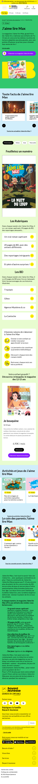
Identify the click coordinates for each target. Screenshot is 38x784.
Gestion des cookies (7, 769)
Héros (18, 143)
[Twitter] (23, 703)
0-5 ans (11, 13)
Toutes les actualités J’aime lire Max (18, 131)
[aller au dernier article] (4, 510)
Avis (24, 143)
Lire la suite (6, 48)
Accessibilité (5, 777)
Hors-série (33, 143)
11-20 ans (25, 13)
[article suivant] (34, 510)
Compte (33, 8)
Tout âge (4, 13)
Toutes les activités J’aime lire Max (18, 516)
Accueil (4, 20)
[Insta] (4, 703)
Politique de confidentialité (9, 772)
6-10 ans (18, 13)
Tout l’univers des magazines (13, 20)
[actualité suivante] (34, 125)
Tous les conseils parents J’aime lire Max (18, 563)
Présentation (8, 143)
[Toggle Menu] (4, 7)
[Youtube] (17, 703)
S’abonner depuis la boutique (19, 455)
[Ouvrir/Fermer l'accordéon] (32, 237)
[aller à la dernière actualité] (4, 125)
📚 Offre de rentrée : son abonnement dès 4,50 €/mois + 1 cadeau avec (19, 2)
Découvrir (19, 450)
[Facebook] (11, 703)
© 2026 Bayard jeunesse (8, 774)
